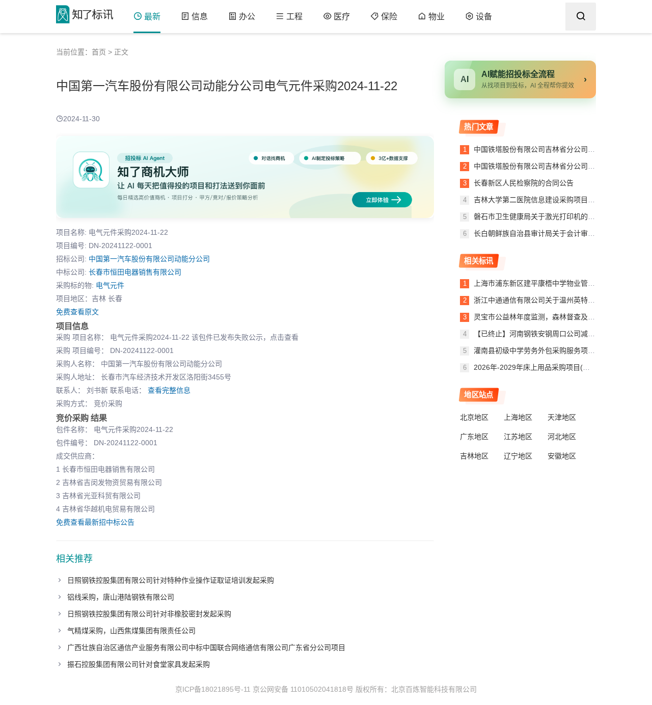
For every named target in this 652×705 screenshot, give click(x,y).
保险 (389, 16)
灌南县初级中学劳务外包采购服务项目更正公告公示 (556, 350)
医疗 (342, 16)
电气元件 (110, 285)
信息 (200, 16)
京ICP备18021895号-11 (213, 689)
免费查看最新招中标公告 (95, 522)
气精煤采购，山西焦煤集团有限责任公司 (131, 631)
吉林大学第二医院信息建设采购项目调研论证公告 (551, 200)
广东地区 (474, 436)
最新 (152, 16)
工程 (294, 16)
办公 (247, 16)
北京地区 (474, 417)
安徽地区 (562, 456)
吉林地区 (474, 456)
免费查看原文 (77, 312)
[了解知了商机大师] (245, 177)
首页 (99, 52)
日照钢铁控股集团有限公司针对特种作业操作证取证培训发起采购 (170, 580)
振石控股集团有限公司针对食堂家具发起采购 (138, 664)
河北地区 (562, 436)
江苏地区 (518, 436)
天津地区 (562, 417)
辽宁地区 (518, 456)
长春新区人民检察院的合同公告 (523, 183)
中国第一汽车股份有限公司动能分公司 (149, 259)
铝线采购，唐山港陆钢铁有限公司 (120, 597)
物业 (436, 16)
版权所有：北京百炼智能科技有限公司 (416, 689)
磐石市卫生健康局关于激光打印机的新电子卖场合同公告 (562, 216)
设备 (484, 16)
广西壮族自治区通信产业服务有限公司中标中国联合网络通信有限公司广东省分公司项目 (206, 647)
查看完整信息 (169, 390)
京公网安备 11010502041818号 (303, 689)
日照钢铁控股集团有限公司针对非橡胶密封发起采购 (149, 614)
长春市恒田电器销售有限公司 (135, 272)
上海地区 (518, 417)
